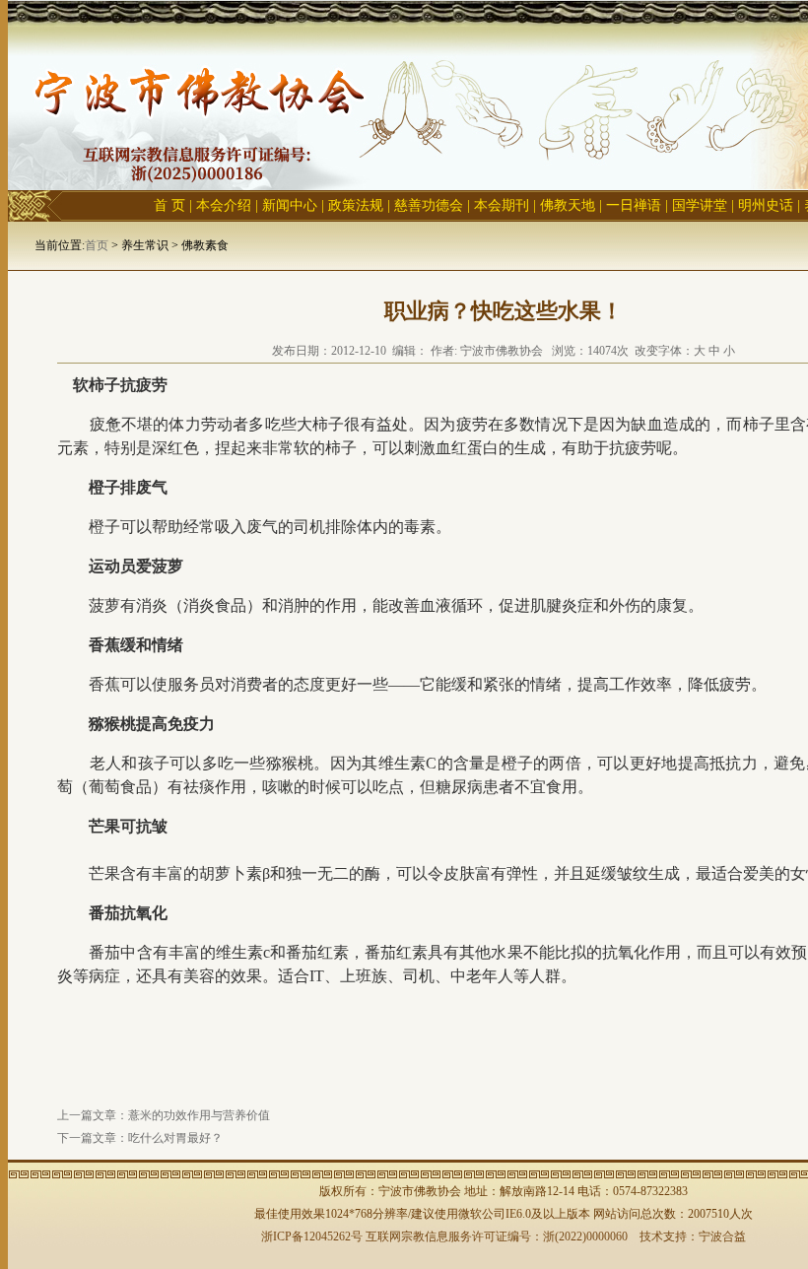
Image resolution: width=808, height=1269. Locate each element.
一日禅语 (633, 205)
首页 (96, 245)
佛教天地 (567, 205)
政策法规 (355, 205)
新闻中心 (289, 205)
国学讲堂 (699, 205)
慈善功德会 (428, 205)
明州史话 (765, 205)
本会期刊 (501, 205)
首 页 (169, 205)
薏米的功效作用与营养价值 (199, 1115)
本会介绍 (223, 205)
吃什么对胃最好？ (175, 1138)
